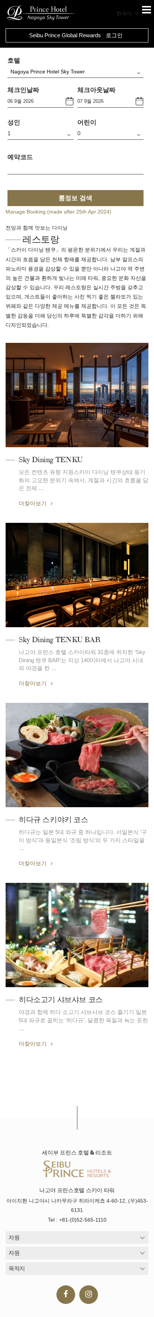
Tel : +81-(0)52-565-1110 (77, 1220)
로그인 (114, 35)
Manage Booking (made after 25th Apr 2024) (58, 212)
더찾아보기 (33, 503)
